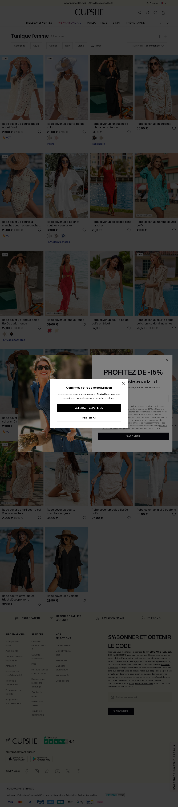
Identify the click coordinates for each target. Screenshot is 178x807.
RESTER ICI (89, 417)
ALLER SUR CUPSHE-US (89, 408)
